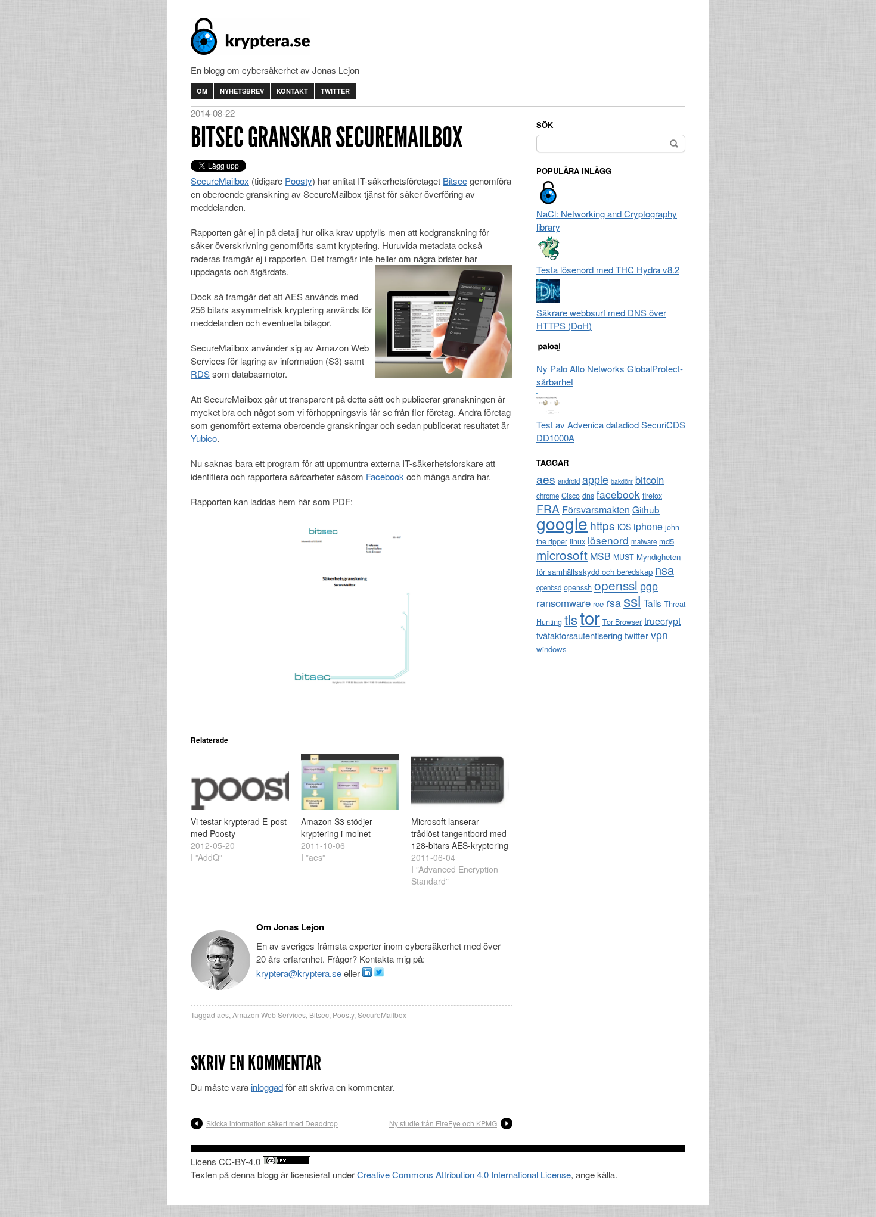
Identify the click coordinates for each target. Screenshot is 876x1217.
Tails (652, 602)
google (562, 523)
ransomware (563, 603)
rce (598, 603)
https (602, 525)
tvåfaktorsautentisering (579, 635)
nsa (664, 569)
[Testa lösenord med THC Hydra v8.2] (548, 256)
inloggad (267, 1087)
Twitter (335, 90)
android (569, 480)
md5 (666, 541)
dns (588, 495)
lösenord (608, 540)
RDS (200, 374)
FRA (548, 508)
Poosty (298, 181)
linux (577, 541)
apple (595, 479)
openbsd (548, 587)
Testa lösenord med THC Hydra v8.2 (607, 269)
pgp (649, 585)
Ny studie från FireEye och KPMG (443, 1123)
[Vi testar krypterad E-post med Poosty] (240, 782)
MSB (600, 556)
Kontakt (292, 90)
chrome (547, 495)
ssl (632, 600)
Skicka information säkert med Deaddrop (272, 1123)
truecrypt (662, 621)
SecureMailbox (220, 181)
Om (202, 90)
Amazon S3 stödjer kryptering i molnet (336, 827)
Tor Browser (622, 622)
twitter (636, 635)
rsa (613, 602)
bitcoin (649, 479)
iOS (624, 527)
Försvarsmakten (596, 509)
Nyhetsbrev (242, 90)
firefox (652, 495)
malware (644, 541)
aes (223, 1015)
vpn (659, 634)
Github (646, 509)
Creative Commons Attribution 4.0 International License (464, 1174)
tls (570, 618)
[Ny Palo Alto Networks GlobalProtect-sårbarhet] (548, 355)
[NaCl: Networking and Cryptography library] (548, 200)
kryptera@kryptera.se (298, 973)
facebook (618, 494)
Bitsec (455, 181)
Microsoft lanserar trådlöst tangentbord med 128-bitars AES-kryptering (459, 833)
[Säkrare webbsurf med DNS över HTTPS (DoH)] (548, 299)
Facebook (386, 476)
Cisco (570, 495)
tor (590, 617)
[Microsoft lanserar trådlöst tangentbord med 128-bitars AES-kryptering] (460, 782)
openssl (616, 585)
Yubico (204, 438)
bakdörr (622, 481)
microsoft (562, 555)
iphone (648, 526)
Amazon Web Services (269, 1015)
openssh (578, 587)
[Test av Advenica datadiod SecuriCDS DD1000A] (548, 411)
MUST (623, 557)
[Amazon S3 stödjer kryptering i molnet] (350, 782)
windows (551, 649)
